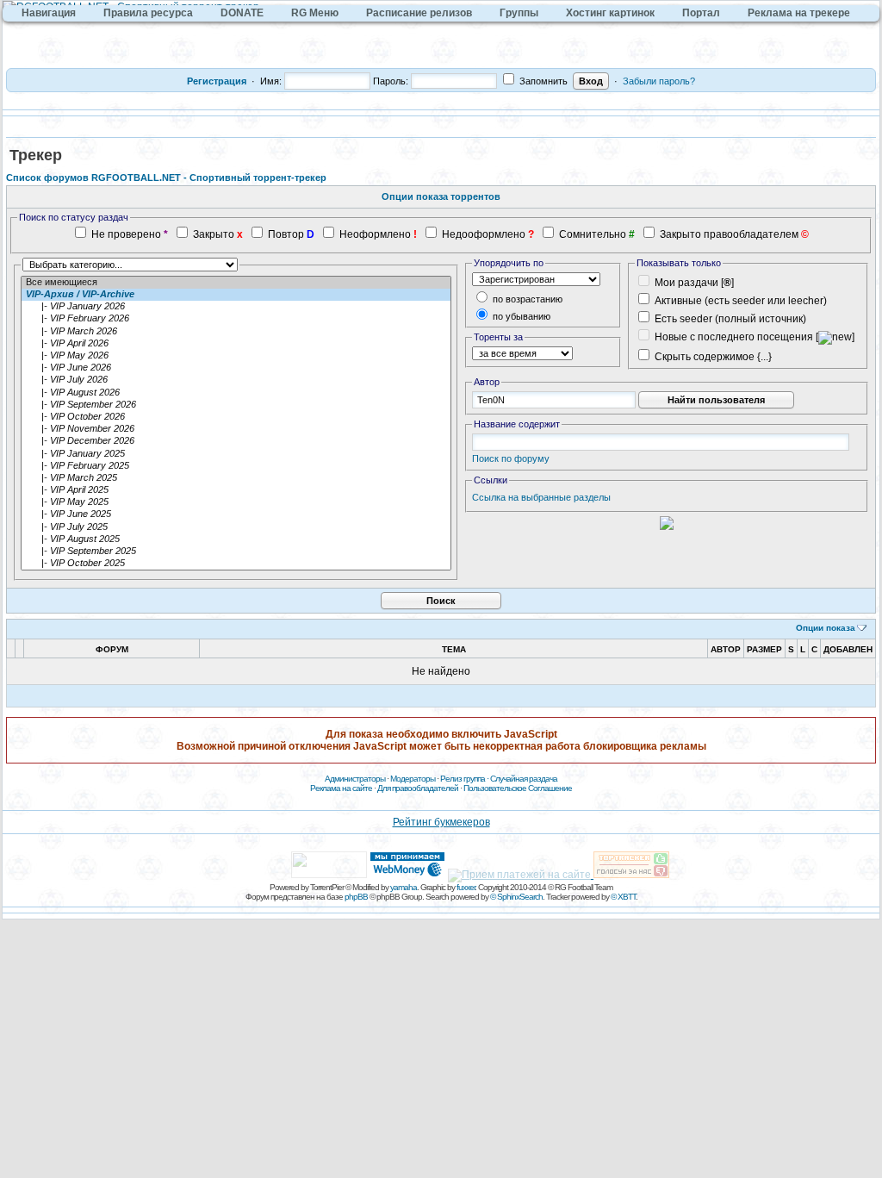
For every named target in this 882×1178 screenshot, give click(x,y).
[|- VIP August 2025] (236, 539)
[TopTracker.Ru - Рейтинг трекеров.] (631, 875)
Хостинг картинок (610, 13)
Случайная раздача (523, 778)
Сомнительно (592, 234)
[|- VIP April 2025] (236, 490)
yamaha (403, 887)
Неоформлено (375, 234)
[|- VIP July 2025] (236, 527)
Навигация (49, 13)
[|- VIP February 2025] (236, 466)
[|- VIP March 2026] (236, 332)
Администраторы (355, 778)
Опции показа (825, 628)
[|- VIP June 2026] (236, 368)
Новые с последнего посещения (734, 337)
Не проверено (126, 234)
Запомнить (542, 81)
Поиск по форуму (511, 458)
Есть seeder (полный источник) (730, 319)
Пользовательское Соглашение (517, 788)
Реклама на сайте (341, 788)
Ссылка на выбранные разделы (541, 497)
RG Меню (315, 13)
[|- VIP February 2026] (236, 319)
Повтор (286, 234)
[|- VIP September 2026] (236, 405)
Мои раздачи (686, 283)
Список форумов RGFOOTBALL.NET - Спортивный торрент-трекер (166, 177)
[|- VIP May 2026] (236, 356)
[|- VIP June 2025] (236, 514)
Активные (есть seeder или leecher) (740, 301)
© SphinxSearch (516, 896)
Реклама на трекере (799, 13)
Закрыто (213, 234)
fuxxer (466, 887)
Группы (519, 13)
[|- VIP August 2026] (236, 393)
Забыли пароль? (659, 81)
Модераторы (412, 778)
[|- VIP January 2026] (236, 307)
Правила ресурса (148, 13)
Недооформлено (483, 234)
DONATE (242, 13)
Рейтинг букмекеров (441, 822)
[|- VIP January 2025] (236, 454)
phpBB (356, 896)
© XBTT (623, 896)
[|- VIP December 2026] (236, 441)
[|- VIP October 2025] (236, 564)
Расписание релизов (419, 13)
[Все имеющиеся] (236, 283)
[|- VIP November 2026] (236, 429)
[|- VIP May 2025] (236, 502)
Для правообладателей (417, 788)
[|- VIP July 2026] (236, 380)
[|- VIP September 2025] (236, 551)
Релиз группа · (465, 778)
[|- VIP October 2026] (236, 417)
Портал (701, 13)
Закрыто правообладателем (729, 234)
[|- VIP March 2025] (236, 478)
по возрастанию (526, 299)
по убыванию (520, 316)
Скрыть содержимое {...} (712, 357)
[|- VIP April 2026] (236, 344)
